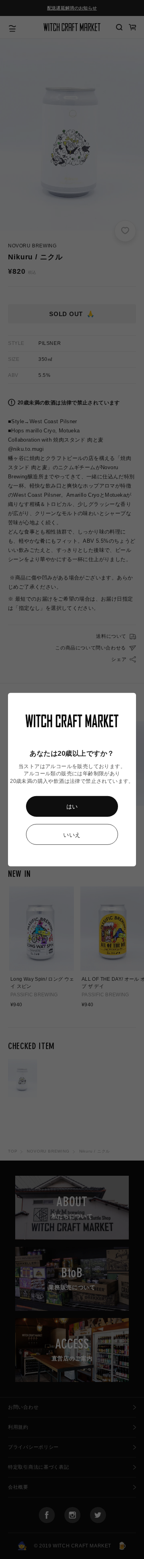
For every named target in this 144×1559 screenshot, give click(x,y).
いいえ (71, 835)
